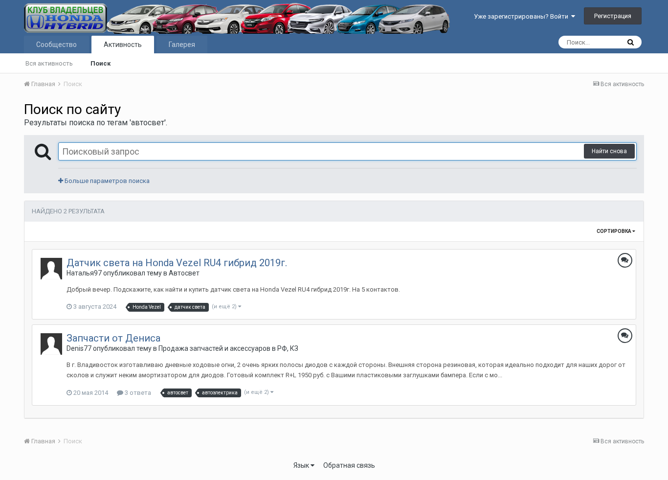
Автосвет (184, 273)
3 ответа (137, 392)
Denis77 (79, 348)
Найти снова (609, 151)
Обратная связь (349, 465)
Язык (302, 465)
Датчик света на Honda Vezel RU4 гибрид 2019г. (177, 263)
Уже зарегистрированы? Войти (522, 16)
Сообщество (56, 44)
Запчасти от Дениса (113, 338)
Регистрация (612, 16)
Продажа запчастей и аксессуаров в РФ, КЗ (228, 348)
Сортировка (614, 231)
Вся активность (49, 63)
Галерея (182, 44)
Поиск (100, 63)
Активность (123, 44)
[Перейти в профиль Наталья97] (51, 268)
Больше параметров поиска (106, 180)
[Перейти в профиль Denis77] (51, 344)
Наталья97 (84, 273)
